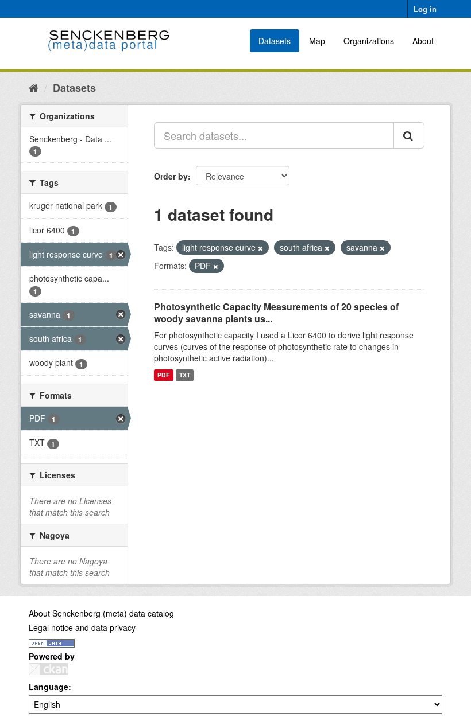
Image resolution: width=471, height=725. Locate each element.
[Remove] (260, 247)
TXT (184, 375)
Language (48, 686)
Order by (171, 176)
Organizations (368, 40)
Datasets (274, 40)
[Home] (33, 87)
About (423, 40)
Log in (425, 8)
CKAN (48, 669)
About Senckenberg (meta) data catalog (101, 613)
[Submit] (408, 135)
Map (317, 40)
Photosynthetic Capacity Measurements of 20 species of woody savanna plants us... (276, 312)
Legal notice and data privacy (82, 627)
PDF (163, 375)
